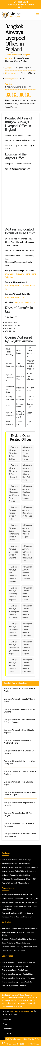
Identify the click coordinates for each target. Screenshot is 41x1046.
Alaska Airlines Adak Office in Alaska (15, 883)
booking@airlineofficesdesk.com (22, 4)
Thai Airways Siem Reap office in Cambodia (18, 978)
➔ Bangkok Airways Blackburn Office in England (27, 492)
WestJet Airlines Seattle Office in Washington (19, 902)
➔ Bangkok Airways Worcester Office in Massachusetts (27, 553)
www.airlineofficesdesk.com (22, 1011)
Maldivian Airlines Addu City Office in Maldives (19, 947)
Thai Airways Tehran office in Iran (15, 966)
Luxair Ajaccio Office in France (13, 951)
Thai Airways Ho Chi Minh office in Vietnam (18, 962)
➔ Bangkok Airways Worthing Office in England (13, 594)
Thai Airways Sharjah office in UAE (15, 986)
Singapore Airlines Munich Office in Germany (19, 939)
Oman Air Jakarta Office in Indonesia (16, 943)
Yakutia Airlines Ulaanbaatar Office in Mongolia (20, 898)
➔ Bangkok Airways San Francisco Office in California (13, 574)
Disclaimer (7, 1033)
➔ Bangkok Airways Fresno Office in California (27, 630)
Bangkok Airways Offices (24, 302)
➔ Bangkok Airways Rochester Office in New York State (27, 472)
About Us (7, 1020)
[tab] (37, 15)
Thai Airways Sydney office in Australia (17, 982)
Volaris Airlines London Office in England (17, 913)
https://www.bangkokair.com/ (18, 87)
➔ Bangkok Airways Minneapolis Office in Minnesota (14, 612)
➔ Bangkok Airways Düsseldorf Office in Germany (14, 630)
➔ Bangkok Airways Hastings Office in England (27, 531)
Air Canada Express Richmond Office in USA (19, 879)
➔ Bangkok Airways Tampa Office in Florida (27, 453)
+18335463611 (22, 2)
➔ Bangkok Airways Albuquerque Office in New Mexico (14, 493)
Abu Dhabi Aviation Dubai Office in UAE (17, 894)
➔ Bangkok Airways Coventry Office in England (27, 648)
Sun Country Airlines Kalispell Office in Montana (20, 928)
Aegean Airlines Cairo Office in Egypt (16, 863)
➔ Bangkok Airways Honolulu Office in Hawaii (27, 612)
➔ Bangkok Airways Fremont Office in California (27, 666)
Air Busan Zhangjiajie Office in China (16, 875)
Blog (5, 1024)
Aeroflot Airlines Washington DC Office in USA (20, 867)
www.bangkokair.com (14, 297)
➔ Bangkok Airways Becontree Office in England (13, 552)
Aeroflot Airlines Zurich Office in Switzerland (19, 871)
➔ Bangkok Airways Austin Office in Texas (13, 666)
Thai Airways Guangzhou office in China (17, 974)
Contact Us (8, 1029)
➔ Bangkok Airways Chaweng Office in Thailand (13, 471)
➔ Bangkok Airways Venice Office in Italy (13, 513)
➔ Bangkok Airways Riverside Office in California (13, 453)
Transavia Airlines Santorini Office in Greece (18, 917)
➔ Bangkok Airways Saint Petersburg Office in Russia (14, 532)
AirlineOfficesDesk (13, 55)
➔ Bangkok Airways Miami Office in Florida (27, 594)
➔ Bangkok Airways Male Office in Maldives (27, 511)
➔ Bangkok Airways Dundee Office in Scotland (27, 573)
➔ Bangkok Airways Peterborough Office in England (14, 648)
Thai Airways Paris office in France (15, 970)
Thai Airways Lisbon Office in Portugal (16, 860)
